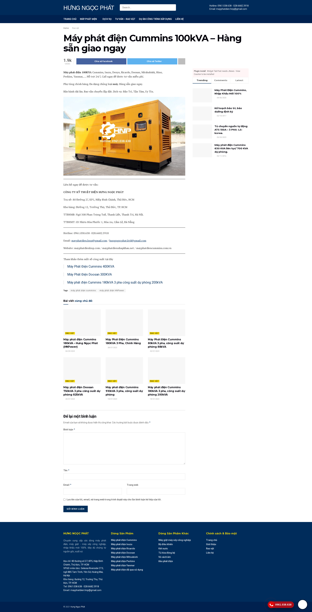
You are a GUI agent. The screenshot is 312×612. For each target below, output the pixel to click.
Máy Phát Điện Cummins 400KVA (90, 266)
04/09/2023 (70, 351)
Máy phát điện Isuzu (121, 544)
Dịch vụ (107, 19)
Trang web (132, 485)
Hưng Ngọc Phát (78, 607)
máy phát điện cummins (83, 290)
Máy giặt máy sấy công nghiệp (174, 540)
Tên (66, 470)
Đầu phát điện (165, 561)
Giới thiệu (211, 544)
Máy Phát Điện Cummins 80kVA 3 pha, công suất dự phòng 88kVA (166, 343)
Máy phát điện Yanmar (123, 565)
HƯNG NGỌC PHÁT (88, 7)
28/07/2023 (112, 348)
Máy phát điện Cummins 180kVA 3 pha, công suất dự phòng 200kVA (166, 391)
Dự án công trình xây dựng (155, 19)
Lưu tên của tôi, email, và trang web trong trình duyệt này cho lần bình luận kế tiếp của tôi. (114, 499)
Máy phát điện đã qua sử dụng (127, 569)
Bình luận (69, 429)
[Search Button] (173, 7)
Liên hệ (179, 19)
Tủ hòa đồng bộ (166, 552)
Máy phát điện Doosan (123, 552)
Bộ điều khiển (165, 544)
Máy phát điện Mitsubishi (124, 557)
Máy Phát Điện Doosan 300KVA (89, 274)
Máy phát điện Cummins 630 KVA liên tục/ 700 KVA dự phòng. (231, 148)
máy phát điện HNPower (112, 290)
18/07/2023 (112, 399)
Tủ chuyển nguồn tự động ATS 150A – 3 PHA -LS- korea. (230, 130)
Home (66, 28)
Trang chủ (69, 19)
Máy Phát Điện (88, 19)
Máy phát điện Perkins (123, 561)
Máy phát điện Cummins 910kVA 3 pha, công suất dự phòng (124, 391)
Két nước (163, 548)
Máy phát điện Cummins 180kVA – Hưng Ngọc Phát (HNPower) (80, 343)
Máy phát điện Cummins (124, 540)
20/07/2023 (154, 351)
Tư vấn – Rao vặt (125, 19)
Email (67, 484)
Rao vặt (75, 28)
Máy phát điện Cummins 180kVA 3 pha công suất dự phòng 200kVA (115, 282)
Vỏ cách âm (164, 557)
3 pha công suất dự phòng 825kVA (81, 391)
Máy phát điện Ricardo (123, 548)
